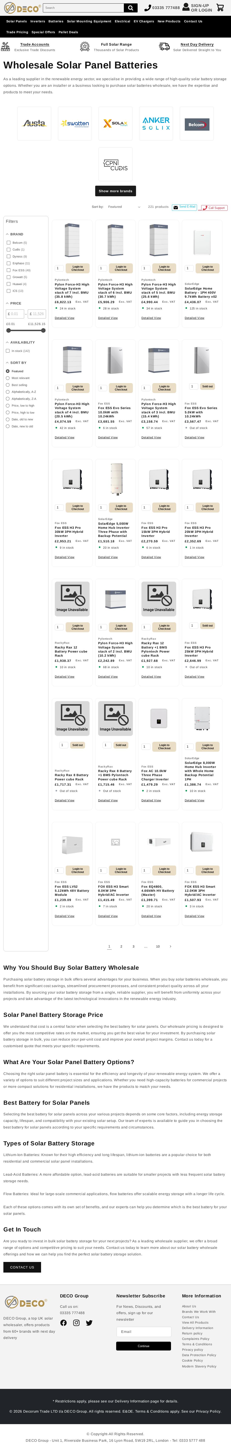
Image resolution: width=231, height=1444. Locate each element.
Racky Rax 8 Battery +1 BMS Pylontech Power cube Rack (115, 775)
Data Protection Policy (199, 1355)
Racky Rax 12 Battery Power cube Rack (71, 651)
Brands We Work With (199, 1311)
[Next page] (170, 946)
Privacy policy (192, 1349)
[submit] (130, 7)
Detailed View (64, 318)
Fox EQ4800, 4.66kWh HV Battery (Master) (157, 890)
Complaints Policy (196, 1339)
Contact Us (190, 1317)
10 (158, 946)
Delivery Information (197, 1328)
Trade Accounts (34, 44)
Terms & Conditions (197, 1344)
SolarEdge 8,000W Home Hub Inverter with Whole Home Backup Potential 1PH (200, 771)
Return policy (192, 1333)
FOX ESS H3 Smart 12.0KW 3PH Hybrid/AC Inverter (200, 890)
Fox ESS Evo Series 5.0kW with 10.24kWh (201, 412)
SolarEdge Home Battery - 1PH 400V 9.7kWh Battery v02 (201, 292)
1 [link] (109, 946)
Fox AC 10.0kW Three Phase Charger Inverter (155, 775)
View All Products (195, 1322)
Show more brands (115, 191)
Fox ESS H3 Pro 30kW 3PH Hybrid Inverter (69, 532)
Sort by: (98, 206)
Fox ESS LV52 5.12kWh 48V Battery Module (72, 890)
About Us (189, 1306)
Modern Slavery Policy (199, 1366)
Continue (143, 1346)
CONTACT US (22, 1267)
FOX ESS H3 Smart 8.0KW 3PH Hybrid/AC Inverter (113, 890)
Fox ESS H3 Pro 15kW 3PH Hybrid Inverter (155, 532)
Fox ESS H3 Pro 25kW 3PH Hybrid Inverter (199, 651)
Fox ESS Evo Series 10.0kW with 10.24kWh (114, 412)
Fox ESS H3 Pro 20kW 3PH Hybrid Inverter (199, 532)
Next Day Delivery (197, 44)
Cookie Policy (192, 1360)
